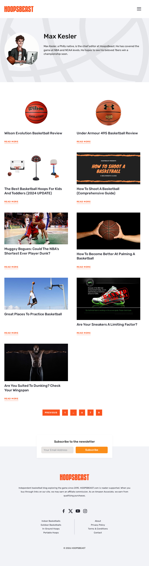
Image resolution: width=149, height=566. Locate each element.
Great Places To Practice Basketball (33, 314)
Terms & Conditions (98, 528)
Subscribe (91, 449)
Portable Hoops (51, 532)
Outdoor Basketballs (51, 525)
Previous (51, 412)
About (98, 521)
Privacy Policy (98, 525)
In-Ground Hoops (51, 528)
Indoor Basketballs (51, 521)
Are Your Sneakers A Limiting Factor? (107, 324)
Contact (98, 532)
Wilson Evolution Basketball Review (33, 133)
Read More (11, 141)
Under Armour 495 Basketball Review (107, 133)
